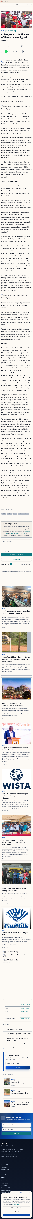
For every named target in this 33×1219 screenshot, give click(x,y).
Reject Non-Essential (16, 1208)
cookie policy (15, 1204)
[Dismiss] (30, 1054)
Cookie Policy (4, 1185)
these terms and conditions (17, 533)
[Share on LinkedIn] (16, 51)
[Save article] (23, 51)
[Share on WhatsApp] (6, 51)
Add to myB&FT (11, 30)
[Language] (27, 4)
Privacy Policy (4, 1183)
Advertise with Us (5, 1169)
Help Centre (4, 1167)
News (3, 30)
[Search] (30, 4)
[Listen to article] (2, 51)
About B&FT (4, 1165)
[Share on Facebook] (13, 51)
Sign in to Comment (16, 554)
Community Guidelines (7, 1188)
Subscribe (16, 559)
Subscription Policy (6, 1190)
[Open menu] (2, 4)
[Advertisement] (16, 980)
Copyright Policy (5, 1192)
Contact (3, 1172)
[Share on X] (9, 51)
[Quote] (8, 551)
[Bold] (2, 551)
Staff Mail (3, 1174)
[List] (11, 551)
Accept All (16, 1215)
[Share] (20, 51)
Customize (16, 1211)
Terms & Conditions (6, 1180)
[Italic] (5, 551)
